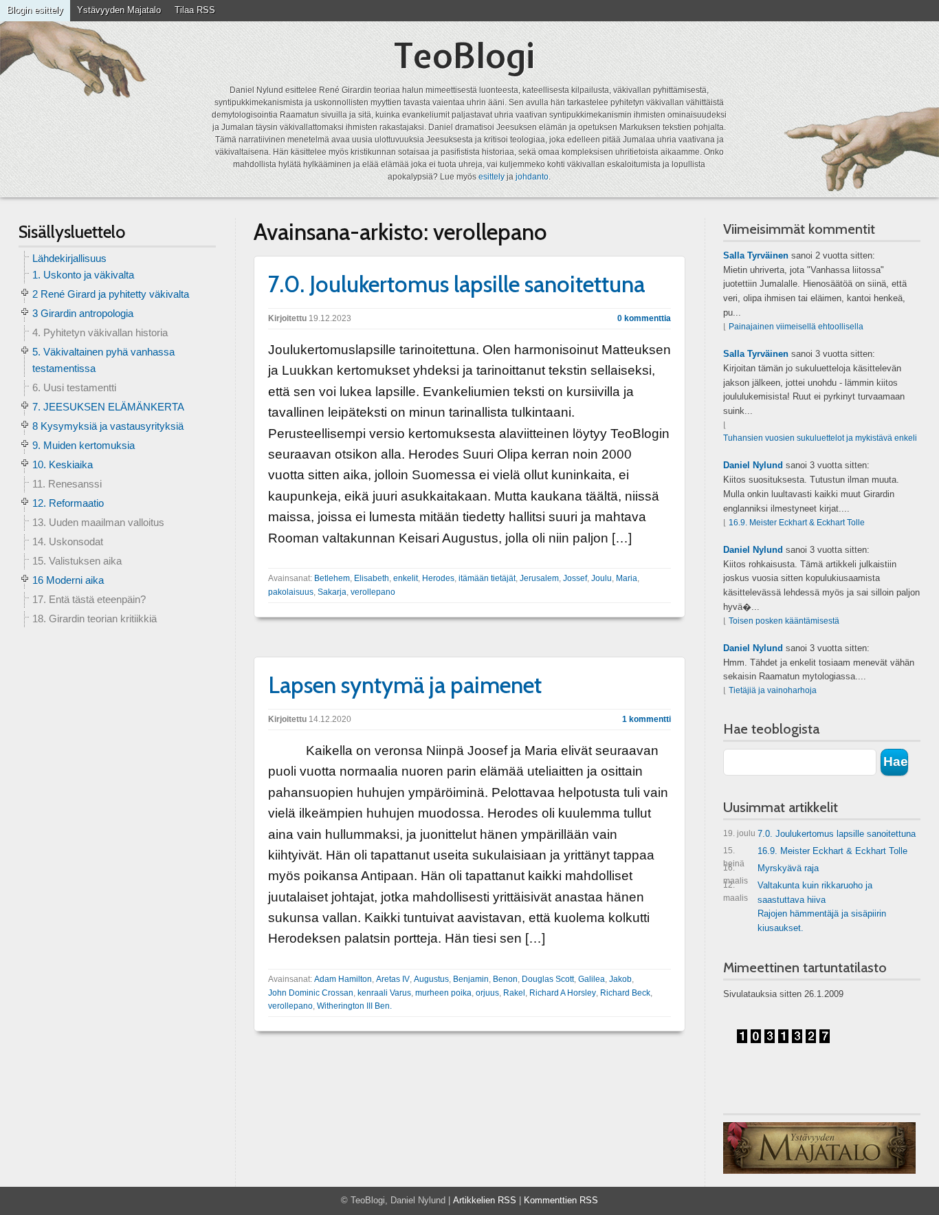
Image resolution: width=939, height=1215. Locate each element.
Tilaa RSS (195, 10)
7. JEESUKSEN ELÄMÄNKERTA (108, 407)
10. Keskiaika (62, 464)
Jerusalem (539, 578)
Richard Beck (625, 993)
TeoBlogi (464, 55)
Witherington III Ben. (354, 1006)
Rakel (514, 993)
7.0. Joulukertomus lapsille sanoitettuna (456, 284)
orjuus (487, 993)
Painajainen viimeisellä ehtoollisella (796, 326)
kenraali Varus (384, 993)
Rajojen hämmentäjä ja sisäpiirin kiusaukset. (822, 920)
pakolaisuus (290, 592)
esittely (491, 177)
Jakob (620, 979)
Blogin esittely (35, 10)
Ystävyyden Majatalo (119, 10)
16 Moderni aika (68, 580)
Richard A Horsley (562, 993)
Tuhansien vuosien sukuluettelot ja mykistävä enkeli (820, 438)
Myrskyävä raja (771, 871)
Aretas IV (393, 979)
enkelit (405, 578)
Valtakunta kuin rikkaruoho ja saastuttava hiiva (797, 892)
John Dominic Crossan (310, 993)
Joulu (601, 578)
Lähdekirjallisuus (69, 258)
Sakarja (332, 592)
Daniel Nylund (753, 465)
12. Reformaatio (68, 503)
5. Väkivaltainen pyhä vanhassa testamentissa (103, 360)
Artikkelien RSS (484, 1200)
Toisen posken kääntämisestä (784, 621)
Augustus (431, 979)
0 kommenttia (644, 318)
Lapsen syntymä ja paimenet (405, 685)
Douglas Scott (548, 979)
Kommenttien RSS (561, 1200)
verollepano (373, 592)
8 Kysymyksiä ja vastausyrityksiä (108, 426)
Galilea (591, 979)
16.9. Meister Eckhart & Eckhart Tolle (797, 522)
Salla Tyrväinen (755, 255)
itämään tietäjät (487, 578)
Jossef (575, 578)
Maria (626, 578)
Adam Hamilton (343, 979)
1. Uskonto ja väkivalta (83, 275)
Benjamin (471, 979)
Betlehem (332, 578)
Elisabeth (371, 578)
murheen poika (443, 993)
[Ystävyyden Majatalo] (819, 1148)
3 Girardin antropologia (82, 313)
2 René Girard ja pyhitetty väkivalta (110, 294)
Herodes (438, 578)
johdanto (532, 177)
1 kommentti (646, 719)
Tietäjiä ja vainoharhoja (773, 690)
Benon (505, 979)
